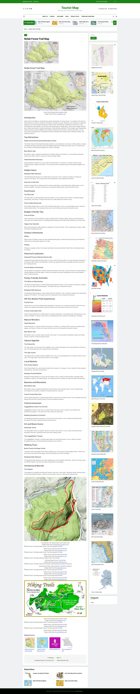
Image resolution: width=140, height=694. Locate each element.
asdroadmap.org (61, 568)
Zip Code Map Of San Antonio (112, 21)
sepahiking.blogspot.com (61, 544)
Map (26, 35)
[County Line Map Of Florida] (77, 23)
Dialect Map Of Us (47, 21)
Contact (52, 16)
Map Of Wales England (39, 681)
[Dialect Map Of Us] (39, 23)
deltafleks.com (61, 114)
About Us (45, 16)
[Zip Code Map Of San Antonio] (100, 24)
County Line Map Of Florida (100, 1)
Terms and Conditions (87, 16)
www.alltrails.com (61, 550)
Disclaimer (60, 16)
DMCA (67, 16)
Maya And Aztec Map (71, 681)
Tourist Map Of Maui (66, 21)
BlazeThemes (79, 691)
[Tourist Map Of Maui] (57, 23)
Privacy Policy (75, 16)
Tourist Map (70, 8)
